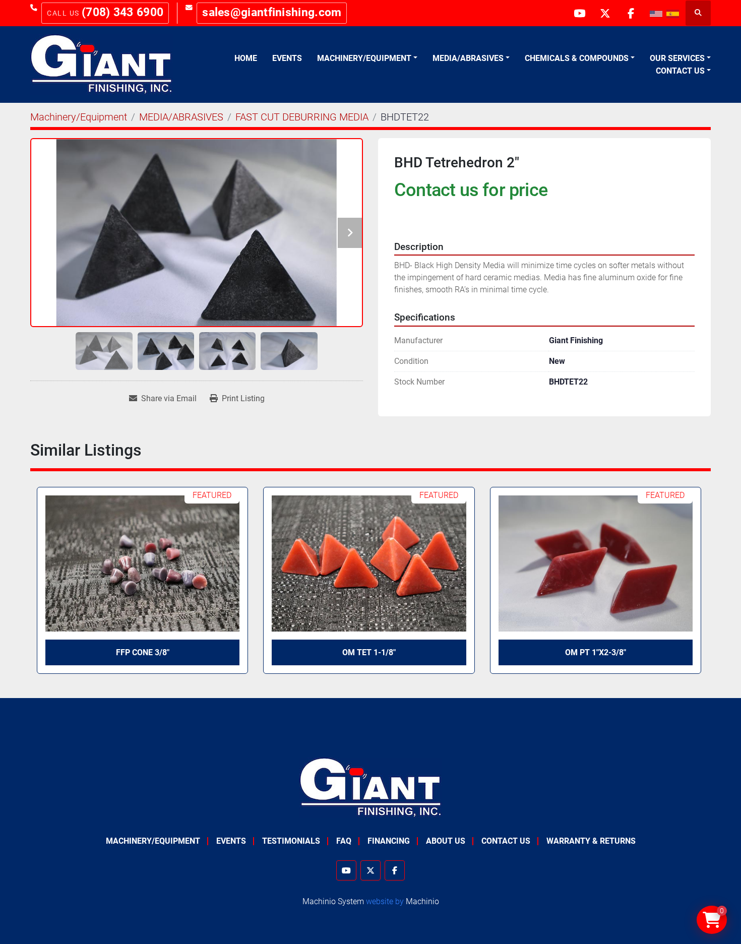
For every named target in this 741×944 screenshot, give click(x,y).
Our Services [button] (677, 58)
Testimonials (291, 841)
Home (245, 58)
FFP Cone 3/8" (142, 652)
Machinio (422, 901)
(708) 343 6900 (122, 12)
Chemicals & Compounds (577, 58)
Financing (388, 841)
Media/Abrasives (468, 58)
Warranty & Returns (591, 841)
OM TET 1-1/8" (369, 652)
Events (287, 58)
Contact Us (680, 71)
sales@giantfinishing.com (271, 12)
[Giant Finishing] (370, 787)
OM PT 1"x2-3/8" (595, 652)
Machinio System (333, 901)
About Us (445, 841)
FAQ (343, 841)
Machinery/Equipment (364, 58)
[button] (367, 58)
